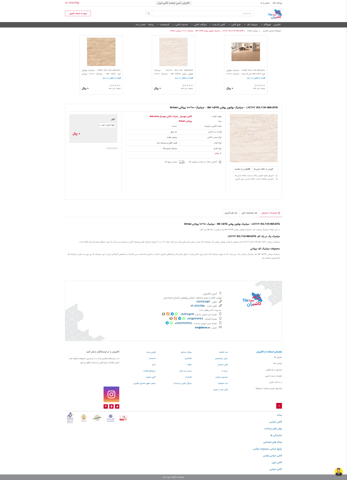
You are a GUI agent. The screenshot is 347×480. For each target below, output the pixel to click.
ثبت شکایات (223, 352)
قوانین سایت (150, 352)
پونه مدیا (166, 477)
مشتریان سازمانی (221, 377)
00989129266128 (183, 324)
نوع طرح (217, 148)
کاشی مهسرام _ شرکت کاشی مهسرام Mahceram (171, 116)
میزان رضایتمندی (221, 358)
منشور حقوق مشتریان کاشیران (144, 383)
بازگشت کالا (278, 363)
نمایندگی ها (276, 435)
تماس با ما (265, 3)
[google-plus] (111, 406)
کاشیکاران (188, 358)
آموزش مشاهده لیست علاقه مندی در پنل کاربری (254, 179)
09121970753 (203, 302)
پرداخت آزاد (277, 3)
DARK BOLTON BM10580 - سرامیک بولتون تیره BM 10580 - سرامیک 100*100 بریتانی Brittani (101, 74)
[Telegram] (117, 406)
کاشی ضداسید (223, 364)
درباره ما (225, 370)
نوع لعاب (217, 143)
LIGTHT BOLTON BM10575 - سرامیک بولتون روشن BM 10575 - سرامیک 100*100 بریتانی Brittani (173, 74)
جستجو (148, 13)
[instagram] (111, 394)
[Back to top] (279, 406)
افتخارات (188, 377)
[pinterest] (106, 406)
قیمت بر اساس (259, 78)
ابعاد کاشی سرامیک (212, 126)
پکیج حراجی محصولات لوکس (267, 449)
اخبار (153, 364)
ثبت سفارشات (223, 383)
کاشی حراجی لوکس (272, 456)
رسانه (279, 415)
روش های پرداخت (273, 429)
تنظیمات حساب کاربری (273, 376)
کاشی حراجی (275, 469)
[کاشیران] (268, 14)
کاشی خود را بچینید (220, 389)
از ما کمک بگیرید (275, 382)
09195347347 (195, 319)
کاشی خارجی (275, 422)
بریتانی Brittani (185, 121)
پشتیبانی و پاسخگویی (274, 369)
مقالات (189, 364)
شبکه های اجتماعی (272, 442)
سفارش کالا (278, 357)
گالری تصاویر (150, 377)
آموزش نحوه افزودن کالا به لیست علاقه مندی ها (254, 175)
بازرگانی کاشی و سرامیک (183, 383)
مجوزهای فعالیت (149, 370)
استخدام (152, 358)
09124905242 (187, 315)
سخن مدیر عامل (186, 370)
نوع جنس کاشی (214, 137)
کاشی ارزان (277, 462)
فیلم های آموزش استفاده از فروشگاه (269, 388)
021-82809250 (72, 3)
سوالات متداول (186, 352)
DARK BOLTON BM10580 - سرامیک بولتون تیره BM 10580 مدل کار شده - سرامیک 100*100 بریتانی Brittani (245, 74)
